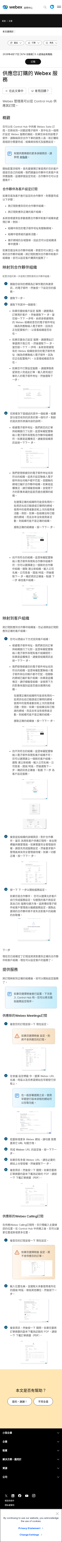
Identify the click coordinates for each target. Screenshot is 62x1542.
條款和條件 (9, 1501)
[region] (31, 1525)
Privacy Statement (29, 1528)
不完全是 (43, 1401)
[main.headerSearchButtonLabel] (45, 6)
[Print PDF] (22, 62)
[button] (52, 7)
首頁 (4, 21)
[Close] (57, 1513)
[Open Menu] (59, 7)
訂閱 (33, 61)
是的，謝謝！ (19, 1401)
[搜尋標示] (45, 7)
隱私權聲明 (9, 1505)
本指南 (23, 157)
